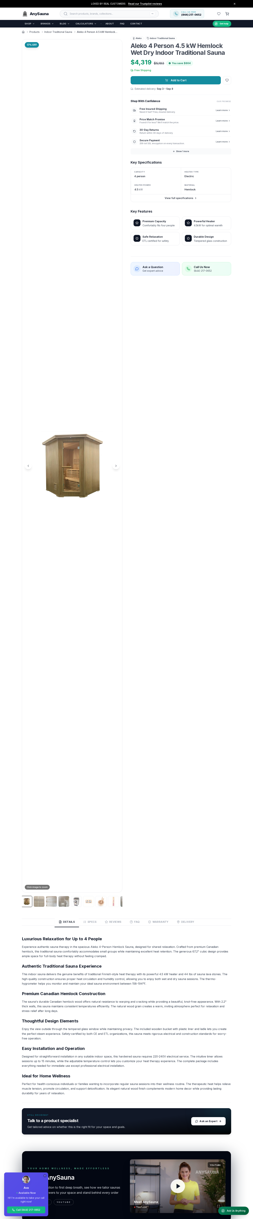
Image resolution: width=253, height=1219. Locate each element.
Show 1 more (182, 151)
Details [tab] (69, 921)
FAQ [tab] (137, 921)
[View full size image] (115, 886)
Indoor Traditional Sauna (58, 31)
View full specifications (179, 198)
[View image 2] (39, 901)
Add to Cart (178, 80)
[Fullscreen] (218, 1206)
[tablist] (126, 922)
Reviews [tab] (115, 921)
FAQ (122, 23)
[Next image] (116, 465)
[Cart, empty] (227, 13)
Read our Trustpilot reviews (145, 3)
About (110, 23)
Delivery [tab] (187, 921)
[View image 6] (88, 901)
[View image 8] (113, 901)
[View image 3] (51, 901)
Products (34, 31)
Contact (136, 23)
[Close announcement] (235, 4)
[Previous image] (28, 465)
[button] (72, 465)
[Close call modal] (45, 1175)
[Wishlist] (218, 13)
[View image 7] (101, 901)
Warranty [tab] (160, 921)
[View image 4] (63, 901)
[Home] (23, 32)
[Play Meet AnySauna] (177, 1186)
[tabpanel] (126, 1035)
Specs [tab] (92, 921)
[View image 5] (76, 901)
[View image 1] (26, 901)
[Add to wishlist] (227, 80)
